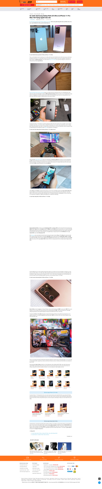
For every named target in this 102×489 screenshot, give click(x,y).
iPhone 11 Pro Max (52, 59)
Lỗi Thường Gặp (60, 9)
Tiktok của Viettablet (75, 469)
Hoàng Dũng (32, 19)
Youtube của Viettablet (70, 469)
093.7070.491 (55, 475)
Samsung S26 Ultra (38, 480)
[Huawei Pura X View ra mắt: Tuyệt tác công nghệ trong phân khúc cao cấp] (50, 446)
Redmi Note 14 (23, 479)
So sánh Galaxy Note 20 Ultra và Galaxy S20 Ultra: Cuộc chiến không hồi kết (44, 433)
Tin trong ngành (29, 9)
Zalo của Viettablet (73, 469)
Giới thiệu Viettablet (36, 464)
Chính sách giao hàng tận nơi (25, 471)
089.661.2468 (51, 470)
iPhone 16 (23, 478)
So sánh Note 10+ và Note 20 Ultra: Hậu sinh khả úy (40, 434)
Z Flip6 (36, 478)
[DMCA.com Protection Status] (74, 471)
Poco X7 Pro (54, 479)
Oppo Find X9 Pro (41, 478)
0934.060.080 (62, 466)
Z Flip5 (65, 479)
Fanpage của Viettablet (68, 469)
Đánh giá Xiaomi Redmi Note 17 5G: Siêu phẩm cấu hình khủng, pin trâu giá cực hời (36, 452)
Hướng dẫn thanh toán (23, 464)
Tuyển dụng (34, 466)
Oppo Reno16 (52, 478)
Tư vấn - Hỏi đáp (46, 9)
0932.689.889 (54, 472)
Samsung (32, 235)
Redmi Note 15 (29, 479)
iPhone (46, 127)
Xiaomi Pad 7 (78, 479)
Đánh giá (67, 9)
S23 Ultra (58, 479)
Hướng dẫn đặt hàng (23, 466)
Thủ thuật (53, 9)
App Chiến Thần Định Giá (37, 473)
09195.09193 (51, 473)
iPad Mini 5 (35, 479)
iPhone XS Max (74, 478)
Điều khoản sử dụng (36, 468)
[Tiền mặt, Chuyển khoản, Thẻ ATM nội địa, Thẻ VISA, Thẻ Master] (73, 466)
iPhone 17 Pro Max (30, 480)
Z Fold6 (33, 478)
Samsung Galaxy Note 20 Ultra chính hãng (37, 92)
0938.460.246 (60, 467)
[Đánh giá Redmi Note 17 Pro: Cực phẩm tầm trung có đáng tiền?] (64, 446)
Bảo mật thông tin (35, 471)
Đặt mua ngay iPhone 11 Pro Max (50, 392)
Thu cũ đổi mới (72, 1)
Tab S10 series (72, 479)
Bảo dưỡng (79, 9)
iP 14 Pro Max (49, 479)
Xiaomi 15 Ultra (24, 480)
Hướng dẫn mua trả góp (24, 468)
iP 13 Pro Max (43, 479)
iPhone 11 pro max (63, 478)
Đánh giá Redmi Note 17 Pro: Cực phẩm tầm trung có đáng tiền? (64, 452)
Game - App (72, 9)
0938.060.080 (63, 2)
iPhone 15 (27, 478)
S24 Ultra (30, 478)
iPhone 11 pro (57, 478)
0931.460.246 (60, 469)
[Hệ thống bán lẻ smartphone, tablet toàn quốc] (23, 1)
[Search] (37, 2)
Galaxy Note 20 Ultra (38, 159)
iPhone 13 (39, 479)
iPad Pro (79, 478)
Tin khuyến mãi (38, 9)
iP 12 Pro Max (46, 478)
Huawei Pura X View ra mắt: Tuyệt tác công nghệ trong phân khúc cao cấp (50, 452)
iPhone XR (69, 478)
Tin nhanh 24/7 (22, 9)
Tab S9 (68, 479)
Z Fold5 (62, 479)
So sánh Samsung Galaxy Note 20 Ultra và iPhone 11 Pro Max (40, 21)
